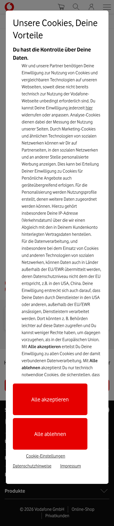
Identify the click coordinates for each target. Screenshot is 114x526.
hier (89, 108)
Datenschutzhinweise (32, 466)
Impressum (70, 466)
